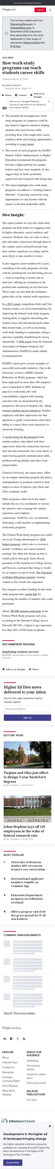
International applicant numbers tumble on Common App (27, 882)
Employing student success (20, 652)
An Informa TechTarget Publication (27, 3)
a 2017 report (12, 304)
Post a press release (24, 1013)
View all (8, 1013)
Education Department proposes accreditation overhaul (27, 898)
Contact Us (8, 1067)
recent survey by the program (21, 437)
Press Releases (10, 1085)
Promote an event (36, 1082)
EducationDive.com (21, 24)
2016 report (25, 341)
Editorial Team (9, 1062)
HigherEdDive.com (20, 27)
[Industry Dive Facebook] (11, 1039)
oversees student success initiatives (21, 410)
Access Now (13, 1162)
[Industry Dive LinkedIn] (5, 1039)
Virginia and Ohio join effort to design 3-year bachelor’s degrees (26, 777)
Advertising (32, 1060)
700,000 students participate (25, 611)
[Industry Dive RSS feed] (24, 1039)
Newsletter (8, 1072)
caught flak (31, 594)
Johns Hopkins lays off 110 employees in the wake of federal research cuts (24, 831)
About (5, 1057)
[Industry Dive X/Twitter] (17, 1039)
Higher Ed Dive (31, 42)
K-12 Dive (15, 46)
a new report (27, 144)
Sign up (40, 10)
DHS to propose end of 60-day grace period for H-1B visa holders (28, 915)
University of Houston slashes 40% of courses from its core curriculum (28, 865)
